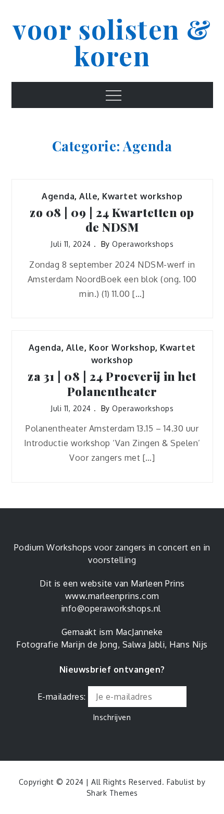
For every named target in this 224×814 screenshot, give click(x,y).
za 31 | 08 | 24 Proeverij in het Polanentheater (112, 384)
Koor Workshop (122, 347)
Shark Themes (112, 792)
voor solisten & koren (112, 42)
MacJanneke (139, 632)
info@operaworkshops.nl (111, 608)
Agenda (58, 196)
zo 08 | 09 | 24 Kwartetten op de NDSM (112, 220)
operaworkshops (142, 244)
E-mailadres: (63, 696)
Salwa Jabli (143, 644)
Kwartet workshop (142, 196)
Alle (88, 196)
